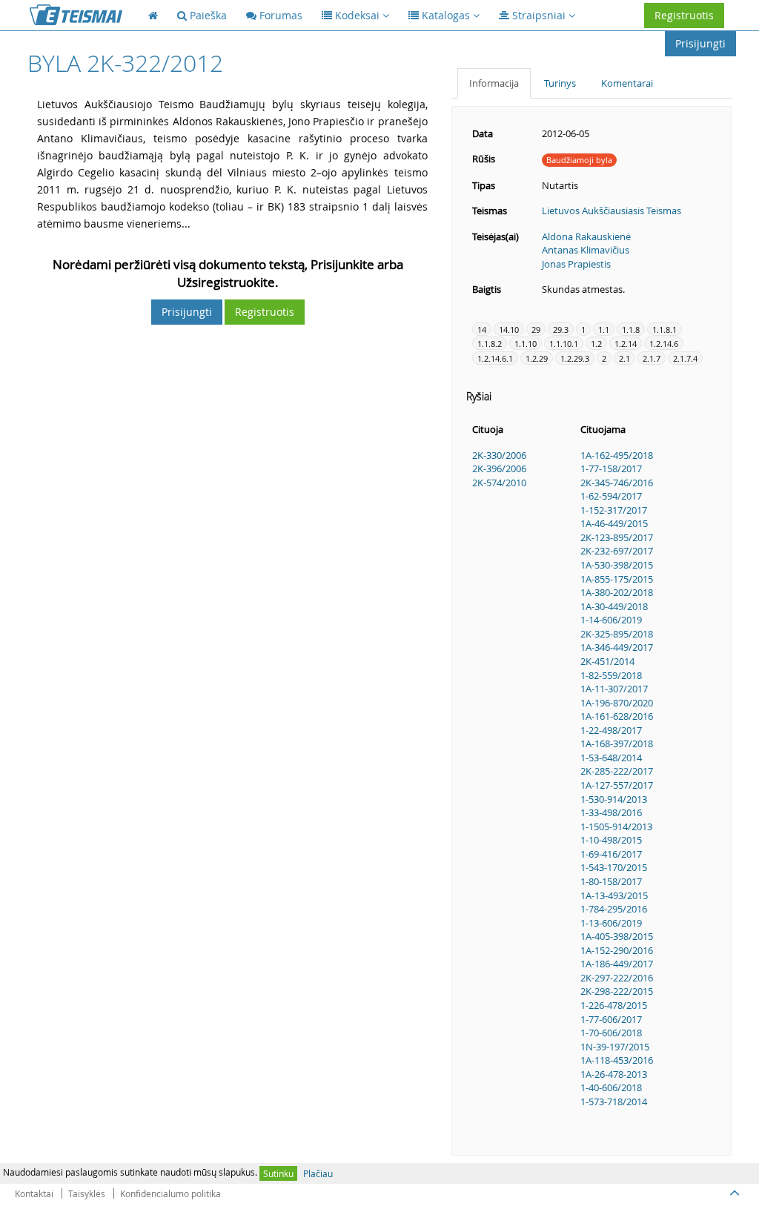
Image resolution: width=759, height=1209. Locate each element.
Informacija (494, 83)
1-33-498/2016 (611, 812)
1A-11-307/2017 (614, 688)
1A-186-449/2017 (616, 963)
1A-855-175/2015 (616, 579)
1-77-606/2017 (611, 1019)
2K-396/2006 (499, 468)
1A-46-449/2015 (614, 523)
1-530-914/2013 (613, 799)
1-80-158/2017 (611, 881)
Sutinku (278, 1173)
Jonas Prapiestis (576, 264)
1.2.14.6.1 (495, 358)
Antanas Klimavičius (585, 249)
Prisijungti (700, 43)
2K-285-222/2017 (616, 771)
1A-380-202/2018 (616, 592)
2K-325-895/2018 (616, 633)
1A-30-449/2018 (614, 606)
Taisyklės (86, 1193)
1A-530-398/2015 (616, 565)
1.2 (596, 343)
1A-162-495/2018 (616, 455)
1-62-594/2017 (611, 496)
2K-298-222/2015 (616, 991)
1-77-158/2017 (611, 468)
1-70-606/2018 (611, 1032)
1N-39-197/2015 (614, 1046)
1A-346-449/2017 (616, 647)
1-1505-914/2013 (616, 826)
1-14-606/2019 (611, 619)
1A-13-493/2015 (614, 895)
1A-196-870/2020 (616, 702)
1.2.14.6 (663, 343)
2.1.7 (651, 358)
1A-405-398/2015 (616, 936)
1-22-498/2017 (611, 730)
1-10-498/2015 (611, 840)
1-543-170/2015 (613, 867)
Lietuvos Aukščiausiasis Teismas (611, 210)
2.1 (624, 358)
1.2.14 (625, 343)
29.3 (561, 329)
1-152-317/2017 (613, 510)
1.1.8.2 (489, 343)
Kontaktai (34, 1193)
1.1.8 (631, 329)
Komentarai (627, 83)
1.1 (603, 329)
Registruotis (684, 15)
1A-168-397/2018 (616, 743)
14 (481, 329)
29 (535, 329)
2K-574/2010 (499, 482)
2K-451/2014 (607, 661)
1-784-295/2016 (613, 908)
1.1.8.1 (664, 329)
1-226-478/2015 (613, 1005)
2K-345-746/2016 (616, 482)
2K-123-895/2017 (616, 537)
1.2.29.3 (574, 358)
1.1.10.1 (563, 343)
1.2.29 (537, 358)
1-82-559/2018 (611, 675)
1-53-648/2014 (611, 757)
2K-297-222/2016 (616, 977)
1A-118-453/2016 (616, 1060)
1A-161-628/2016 (616, 716)
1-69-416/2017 (611, 854)
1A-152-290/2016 (616, 950)
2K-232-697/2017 (616, 550)
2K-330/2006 (499, 455)
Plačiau (318, 1173)
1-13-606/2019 (611, 923)
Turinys (560, 83)
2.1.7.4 (685, 358)
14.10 (509, 329)
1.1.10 (525, 343)
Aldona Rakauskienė (586, 236)
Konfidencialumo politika (170, 1193)
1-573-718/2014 (613, 1101)
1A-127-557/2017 (616, 785)
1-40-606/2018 (611, 1087)
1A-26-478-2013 (613, 1074)
